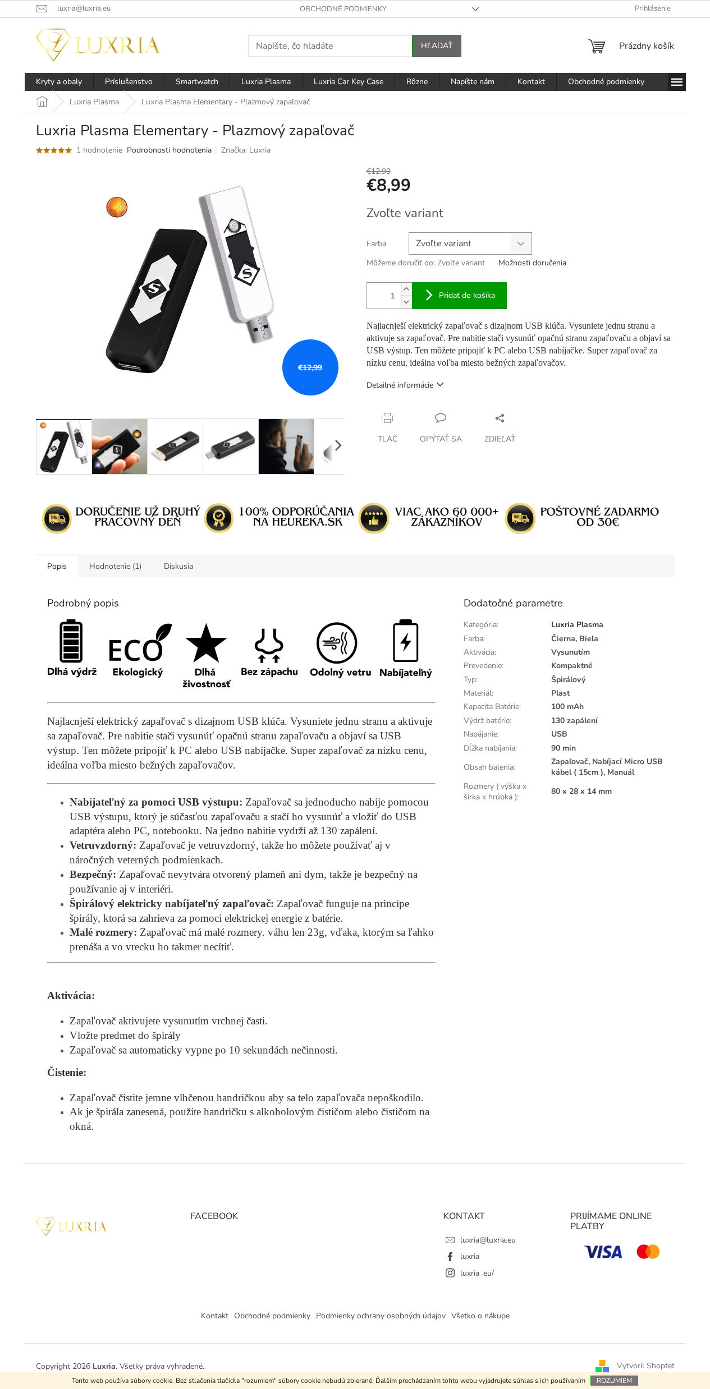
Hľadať (436, 45)
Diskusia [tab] (178, 566)
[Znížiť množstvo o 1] (406, 302)
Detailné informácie (400, 385)
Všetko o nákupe (480, 1315)
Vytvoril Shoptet (646, 1365)
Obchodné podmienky (343, 9)
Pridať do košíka (467, 295)
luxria (469, 1256)
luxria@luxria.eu (488, 1240)
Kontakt (214, 1315)
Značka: (246, 150)
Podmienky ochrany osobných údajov (381, 1315)
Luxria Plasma (577, 624)
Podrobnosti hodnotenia (169, 150)
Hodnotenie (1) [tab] (115, 566)
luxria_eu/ (477, 1273)
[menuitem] (59, 82)
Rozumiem (614, 1380)
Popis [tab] (57, 566)
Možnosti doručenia (532, 262)
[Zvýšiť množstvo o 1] (406, 289)
